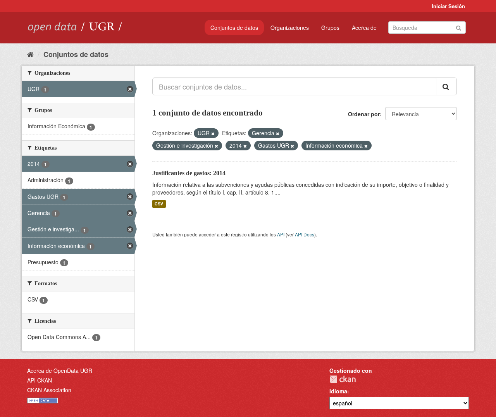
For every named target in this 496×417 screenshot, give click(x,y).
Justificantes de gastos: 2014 (189, 173)
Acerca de (364, 27)
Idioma (338, 391)
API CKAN (39, 380)
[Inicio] (30, 54)
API (280, 234)
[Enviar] (458, 27)
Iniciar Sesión (448, 6)
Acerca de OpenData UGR (59, 370)
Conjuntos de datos (234, 27)
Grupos (330, 27)
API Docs (304, 234)
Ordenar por (364, 114)
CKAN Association (49, 390)
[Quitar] (213, 133)
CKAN (342, 379)
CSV (159, 204)
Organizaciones (289, 27)
